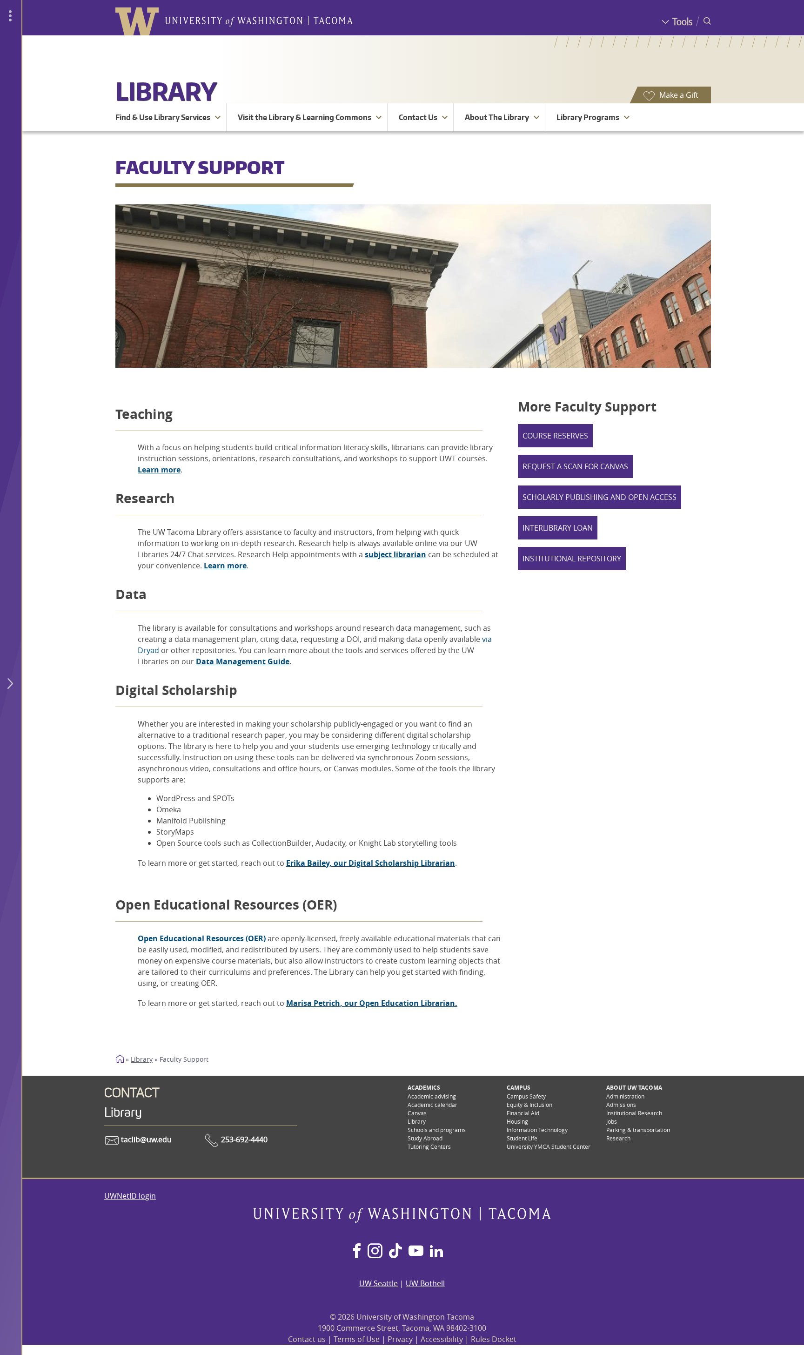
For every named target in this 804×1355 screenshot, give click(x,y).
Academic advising (432, 1096)
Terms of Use (357, 1339)
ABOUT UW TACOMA (634, 1088)
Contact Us (418, 117)
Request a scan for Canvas (575, 466)
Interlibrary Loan (558, 528)
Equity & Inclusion (529, 1104)
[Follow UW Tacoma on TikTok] (395, 1251)
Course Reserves (555, 436)
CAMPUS (518, 1088)
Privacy (400, 1339)
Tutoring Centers (429, 1146)
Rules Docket (493, 1339)
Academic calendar (432, 1104)
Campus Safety (526, 1096)
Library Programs (587, 117)
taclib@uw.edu (145, 1139)
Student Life (522, 1138)
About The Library (497, 117)
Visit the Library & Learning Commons (304, 117)
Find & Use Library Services (162, 117)
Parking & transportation (638, 1129)
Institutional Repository (572, 558)
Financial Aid (523, 1113)
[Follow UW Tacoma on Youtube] (416, 1251)
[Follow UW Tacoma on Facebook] (356, 1251)
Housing (517, 1121)
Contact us (307, 1339)
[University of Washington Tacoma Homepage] (402, 1220)
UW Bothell (425, 1283)
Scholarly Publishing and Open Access (600, 497)
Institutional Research (634, 1113)
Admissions (621, 1104)
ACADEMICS (424, 1088)
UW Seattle (378, 1283)
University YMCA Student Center (548, 1146)
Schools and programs (437, 1129)
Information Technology (537, 1129)
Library (166, 91)
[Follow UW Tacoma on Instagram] (374, 1251)
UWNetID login (130, 1196)
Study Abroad (425, 1138)
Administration (625, 1096)
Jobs (611, 1121)
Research (618, 1138)
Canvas (417, 1113)
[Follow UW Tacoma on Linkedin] (436, 1251)
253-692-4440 (243, 1139)
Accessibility (442, 1339)
